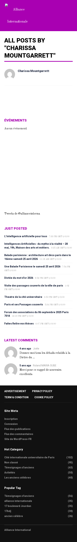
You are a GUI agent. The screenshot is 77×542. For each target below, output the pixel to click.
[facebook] (12, 537)
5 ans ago (25, 365)
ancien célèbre (13, 516)
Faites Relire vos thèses (19, 323)
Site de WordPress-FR (18, 439)
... (34, 357)
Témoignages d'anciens (19, 467)
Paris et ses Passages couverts (23, 304)
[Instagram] (26, 537)
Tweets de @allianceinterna (22, 213)
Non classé (11, 462)
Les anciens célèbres (17, 477)
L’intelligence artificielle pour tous (25, 236)
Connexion (11, 424)
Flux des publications (17, 429)
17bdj (7, 511)
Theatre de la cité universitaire (23, 296)
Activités (9, 472)
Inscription (11, 418)
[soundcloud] (33, 537)
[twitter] (5, 537)
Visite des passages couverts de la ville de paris (33, 285)
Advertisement (15, 391)
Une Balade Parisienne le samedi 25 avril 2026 (32, 266)
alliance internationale (18, 501)
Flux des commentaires (18, 434)
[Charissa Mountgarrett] (9, 74)
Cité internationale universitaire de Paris (29, 457)
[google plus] (19, 537)
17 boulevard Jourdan (17, 506)
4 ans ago (25, 348)
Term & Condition (16, 397)
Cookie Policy (43, 397)
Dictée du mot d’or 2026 (18, 277)
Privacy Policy (42, 391)
